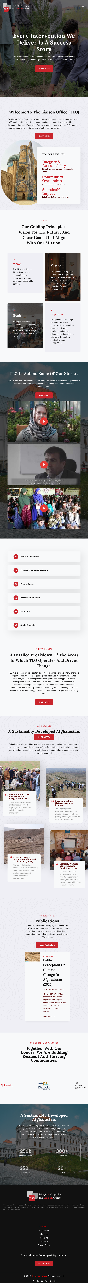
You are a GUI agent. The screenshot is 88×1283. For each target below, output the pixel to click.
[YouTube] (42, 1281)
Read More (49, 1016)
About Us (44, 1234)
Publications (44, 1230)
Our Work (44, 1241)
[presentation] (32, 957)
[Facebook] (33, 1281)
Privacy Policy (44, 1245)
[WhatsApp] (50, 1281)
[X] (46, 1281)
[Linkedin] (37, 1281)
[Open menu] (82, 6)
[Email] (54, 1281)
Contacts (44, 1238)
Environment (48, 956)
